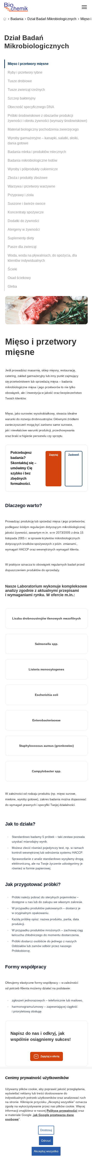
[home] (5, 19)
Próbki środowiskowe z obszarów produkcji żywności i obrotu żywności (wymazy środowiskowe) (47, 118)
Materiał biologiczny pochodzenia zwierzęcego (43, 129)
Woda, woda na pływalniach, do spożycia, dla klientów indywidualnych (42, 258)
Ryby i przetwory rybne (25, 72)
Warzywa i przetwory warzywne (31, 186)
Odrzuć (46, 1140)
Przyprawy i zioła (21, 195)
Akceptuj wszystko (46, 1151)
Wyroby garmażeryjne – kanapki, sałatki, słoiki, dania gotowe (43, 140)
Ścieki (12, 269)
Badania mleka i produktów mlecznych (37, 152)
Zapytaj (53, 454)
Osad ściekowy (19, 278)
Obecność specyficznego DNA (31, 107)
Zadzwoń (73, 454)
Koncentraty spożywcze (26, 212)
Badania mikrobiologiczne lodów (32, 160)
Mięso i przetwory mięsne (28, 64)
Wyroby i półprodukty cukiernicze (33, 169)
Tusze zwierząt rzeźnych (26, 89)
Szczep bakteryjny (22, 98)
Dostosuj (46, 1130)
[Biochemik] (20, 7)
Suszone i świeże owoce (26, 203)
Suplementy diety (21, 238)
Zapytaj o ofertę (49, 1056)
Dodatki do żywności (23, 221)
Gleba (12, 286)
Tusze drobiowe (20, 81)
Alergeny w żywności (24, 229)
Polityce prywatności (62, 1110)
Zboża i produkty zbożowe (27, 178)
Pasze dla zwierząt (22, 247)
